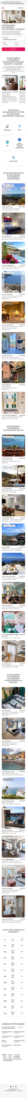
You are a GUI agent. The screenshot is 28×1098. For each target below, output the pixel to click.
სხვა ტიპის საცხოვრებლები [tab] (8, 1027)
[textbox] (7, 44)
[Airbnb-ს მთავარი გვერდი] (3, 7)
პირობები (19, 1090)
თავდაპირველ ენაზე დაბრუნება (16, 3)
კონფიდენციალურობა (10, 1090)
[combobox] (13, 39)
